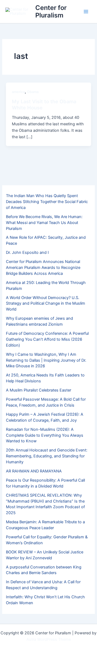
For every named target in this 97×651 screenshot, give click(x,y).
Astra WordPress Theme (48, 639)
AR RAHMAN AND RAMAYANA (34, 471)
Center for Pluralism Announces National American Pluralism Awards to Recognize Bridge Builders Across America (43, 267)
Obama (33, 92)
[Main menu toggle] (86, 11)
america (18, 92)
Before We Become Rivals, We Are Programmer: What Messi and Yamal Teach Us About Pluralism (44, 222)
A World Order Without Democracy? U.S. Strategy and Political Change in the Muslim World (45, 303)
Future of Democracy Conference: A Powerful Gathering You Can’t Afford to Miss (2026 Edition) (47, 339)
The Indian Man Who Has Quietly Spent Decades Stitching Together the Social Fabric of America (47, 201)
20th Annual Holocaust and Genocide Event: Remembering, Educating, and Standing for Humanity (46, 456)
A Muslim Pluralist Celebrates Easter (38, 390)
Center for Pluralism (51, 11)
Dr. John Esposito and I (27, 252)
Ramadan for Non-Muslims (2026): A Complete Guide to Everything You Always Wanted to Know (44, 435)
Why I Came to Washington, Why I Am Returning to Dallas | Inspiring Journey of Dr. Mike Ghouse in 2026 (46, 360)
